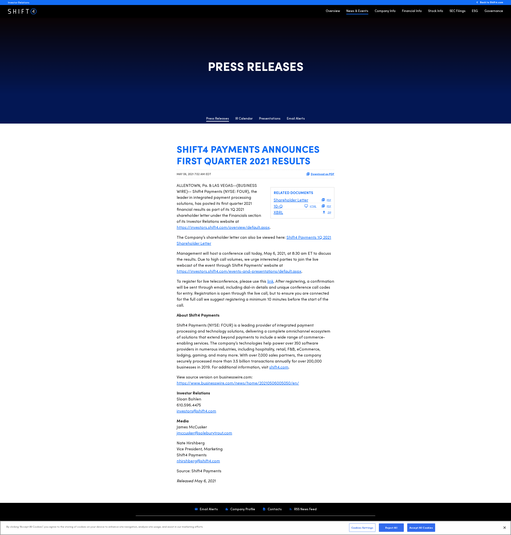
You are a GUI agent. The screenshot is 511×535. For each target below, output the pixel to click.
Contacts (274, 509)
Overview (333, 11)
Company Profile (242, 509)
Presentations (269, 118)
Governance (493, 11)
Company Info (385, 11)
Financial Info (412, 11)
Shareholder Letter (291, 199)
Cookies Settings (362, 527)
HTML (313, 206)
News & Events (357, 11)
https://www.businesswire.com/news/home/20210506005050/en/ (238, 382)
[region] (255, 528)
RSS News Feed (305, 509)
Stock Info (435, 11)
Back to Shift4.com (491, 2)
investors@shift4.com (196, 410)
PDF (329, 200)
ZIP (329, 212)
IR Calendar (244, 118)
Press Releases (217, 118)
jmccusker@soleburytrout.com (204, 432)
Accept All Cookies (421, 527)
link (270, 281)
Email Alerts (296, 118)
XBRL (278, 212)
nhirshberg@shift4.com (198, 460)
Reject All (391, 527)
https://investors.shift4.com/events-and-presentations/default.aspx (239, 271)
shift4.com (278, 367)
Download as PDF (322, 174)
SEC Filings (457, 11)
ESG (475, 11)
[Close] (504, 527)
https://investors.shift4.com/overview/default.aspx (223, 227)
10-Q (278, 206)
